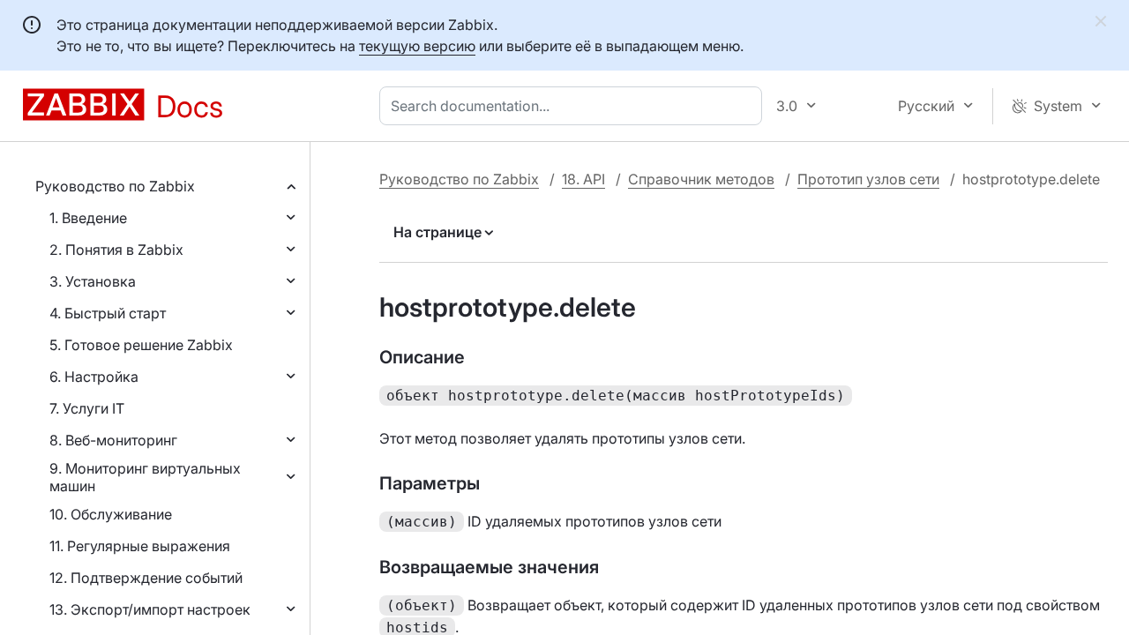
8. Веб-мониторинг (113, 440)
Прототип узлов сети (868, 179)
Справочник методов (701, 179)
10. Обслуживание (110, 514)
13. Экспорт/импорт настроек (149, 609)
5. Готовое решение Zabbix (141, 345)
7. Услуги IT (86, 408)
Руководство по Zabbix (115, 186)
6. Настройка (93, 376)
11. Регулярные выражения (139, 546)
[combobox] (574, 106)
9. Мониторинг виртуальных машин (145, 477)
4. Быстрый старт (107, 313)
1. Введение (88, 218)
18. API (583, 179)
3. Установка (92, 281)
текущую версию (417, 46)
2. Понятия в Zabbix (116, 249)
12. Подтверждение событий (146, 577)
